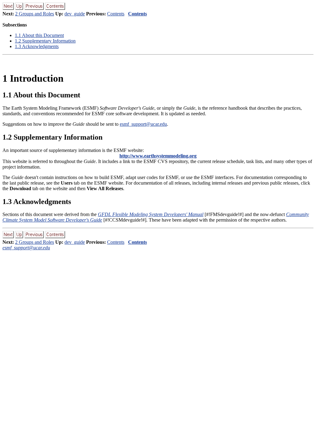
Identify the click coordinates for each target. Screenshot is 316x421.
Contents (115, 13)
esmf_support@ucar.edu (143, 124)
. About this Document (39, 35)
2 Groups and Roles (34, 13)
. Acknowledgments (37, 46)
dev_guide (74, 13)
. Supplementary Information (45, 40)
